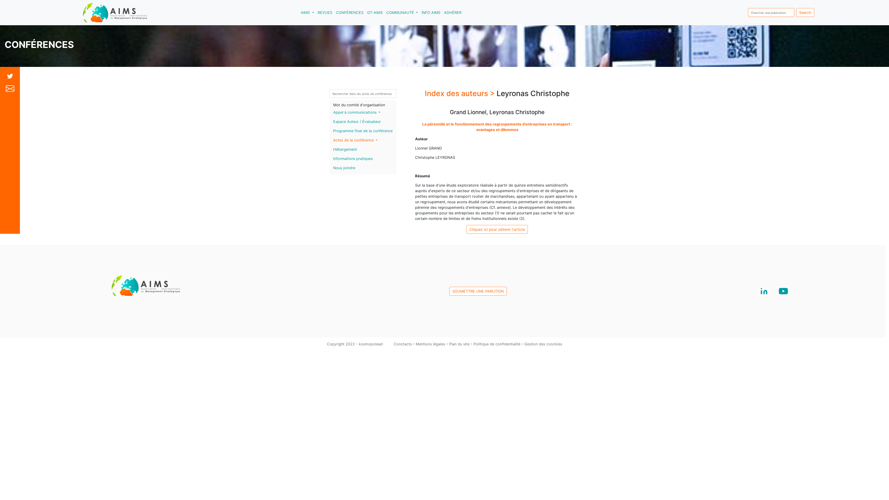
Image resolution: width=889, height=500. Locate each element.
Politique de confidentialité (497, 344)
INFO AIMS (431, 12)
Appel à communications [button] (355, 112)
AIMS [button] (308, 12)
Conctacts (403, 344)
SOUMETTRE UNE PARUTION (478, 291)
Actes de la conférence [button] (354, 140)
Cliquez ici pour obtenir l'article (497, 229)
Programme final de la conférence (363, 130)
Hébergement (345, 149)
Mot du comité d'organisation (359, 105)
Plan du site (460, 344)
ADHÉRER (452, 12)
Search (805, 12)
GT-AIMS (375, 12)
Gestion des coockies (543, 344)
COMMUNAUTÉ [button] (400, 12)
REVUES (325, 12)
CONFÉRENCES (349, 12)
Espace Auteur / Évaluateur (357, 121)
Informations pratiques (353, 158)
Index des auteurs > (461, 93)
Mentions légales (431, 344)
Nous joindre (344, 168)
